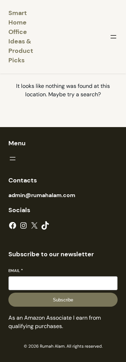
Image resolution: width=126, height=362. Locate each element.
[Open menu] (113, 37)
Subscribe (63, 299)
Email (15, 270)
